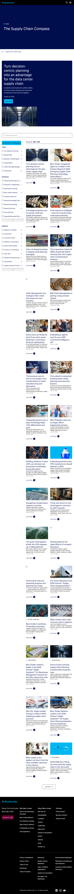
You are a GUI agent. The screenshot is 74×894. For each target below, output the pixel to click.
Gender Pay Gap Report (45, 873)
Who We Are (42, 811)
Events (40, 836)
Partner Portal (60, 818)
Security (40, 840)
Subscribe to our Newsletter (11, 143)
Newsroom (41, 829)
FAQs (39, 843)
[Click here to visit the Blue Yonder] (2, 51)
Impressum (23, 868)
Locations (41, 818)
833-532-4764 (8, 811)
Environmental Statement (63, 857)
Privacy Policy (24, 861)
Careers (40, 822)
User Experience (25, 831)
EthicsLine (41, 857)
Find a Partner (60, 811)
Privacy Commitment (26, 857)
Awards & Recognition (45, 833)
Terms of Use (24, 864)
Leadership (41, 825)
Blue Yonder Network (26, 817)
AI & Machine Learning (27, 821)
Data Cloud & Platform (27, 824)
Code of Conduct (25, 871)
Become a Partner (61, 815)
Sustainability (42, 815)
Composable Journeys (27, 828)
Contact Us (41, 847)
